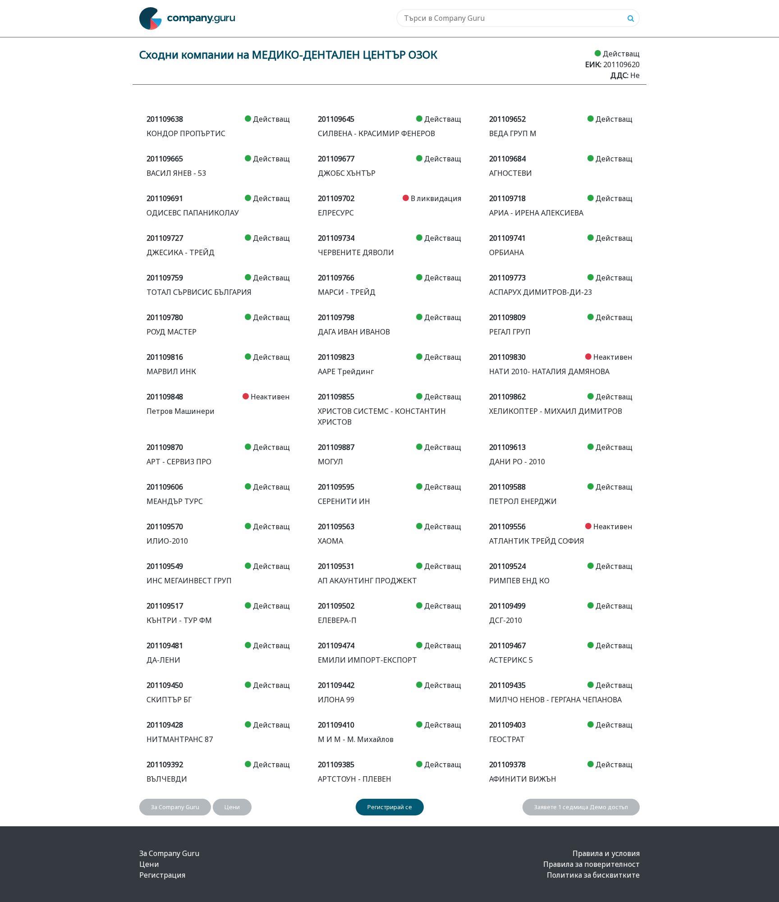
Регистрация (162, 875)
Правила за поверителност (591, 864)
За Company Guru (175, 807)
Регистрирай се (389, 807)
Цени (232, 807)
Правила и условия (606, 853)
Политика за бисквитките (593, 875)
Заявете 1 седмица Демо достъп (581, 807)
